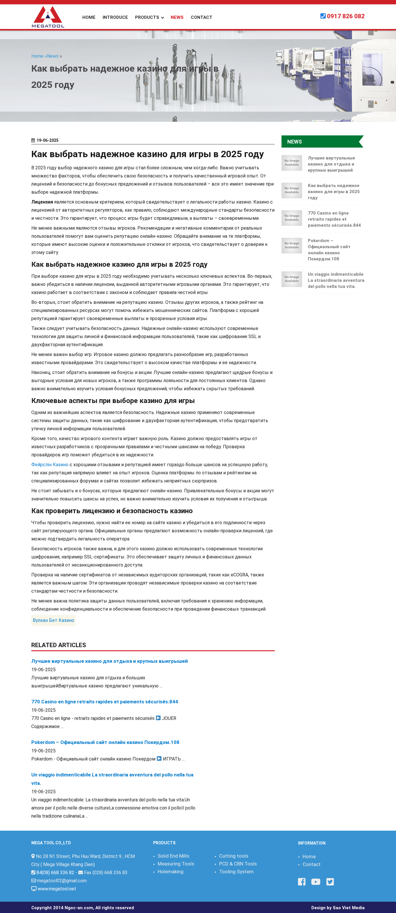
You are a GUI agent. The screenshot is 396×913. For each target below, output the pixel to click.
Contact (312, 864)
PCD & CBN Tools (238, 864)
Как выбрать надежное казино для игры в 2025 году (334, 191)
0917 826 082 (346, 16)
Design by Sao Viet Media (338, 907)
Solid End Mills (173, 856)
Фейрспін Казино (49, 464)
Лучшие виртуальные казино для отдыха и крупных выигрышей (109, 661)
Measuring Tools (176, 864)
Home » (39, 56)
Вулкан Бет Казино (53, 620)
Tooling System (236, 871)
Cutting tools (233, 856)
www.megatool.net (57, 889)
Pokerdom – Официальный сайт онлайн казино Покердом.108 (105, 742)
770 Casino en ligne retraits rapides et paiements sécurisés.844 (104, 702)
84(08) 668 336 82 (55, 872)
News (53, 56)
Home (309, 856)
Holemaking (171, 871)
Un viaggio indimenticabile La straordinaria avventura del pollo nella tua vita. (336, 280)
